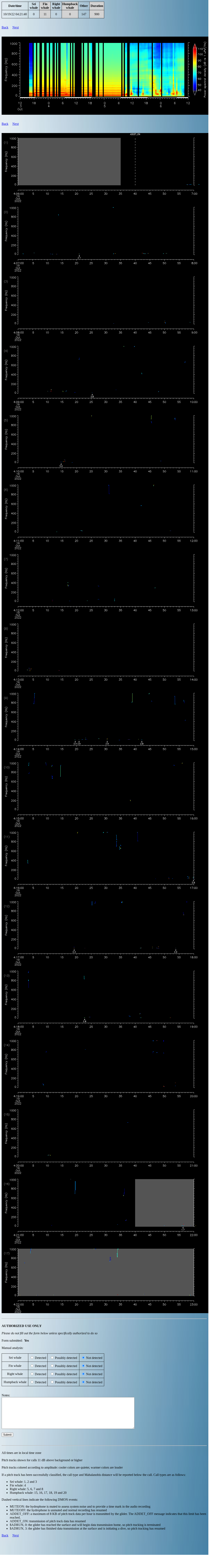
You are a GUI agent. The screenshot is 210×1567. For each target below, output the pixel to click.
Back (5, 27)
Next (15, 27)
